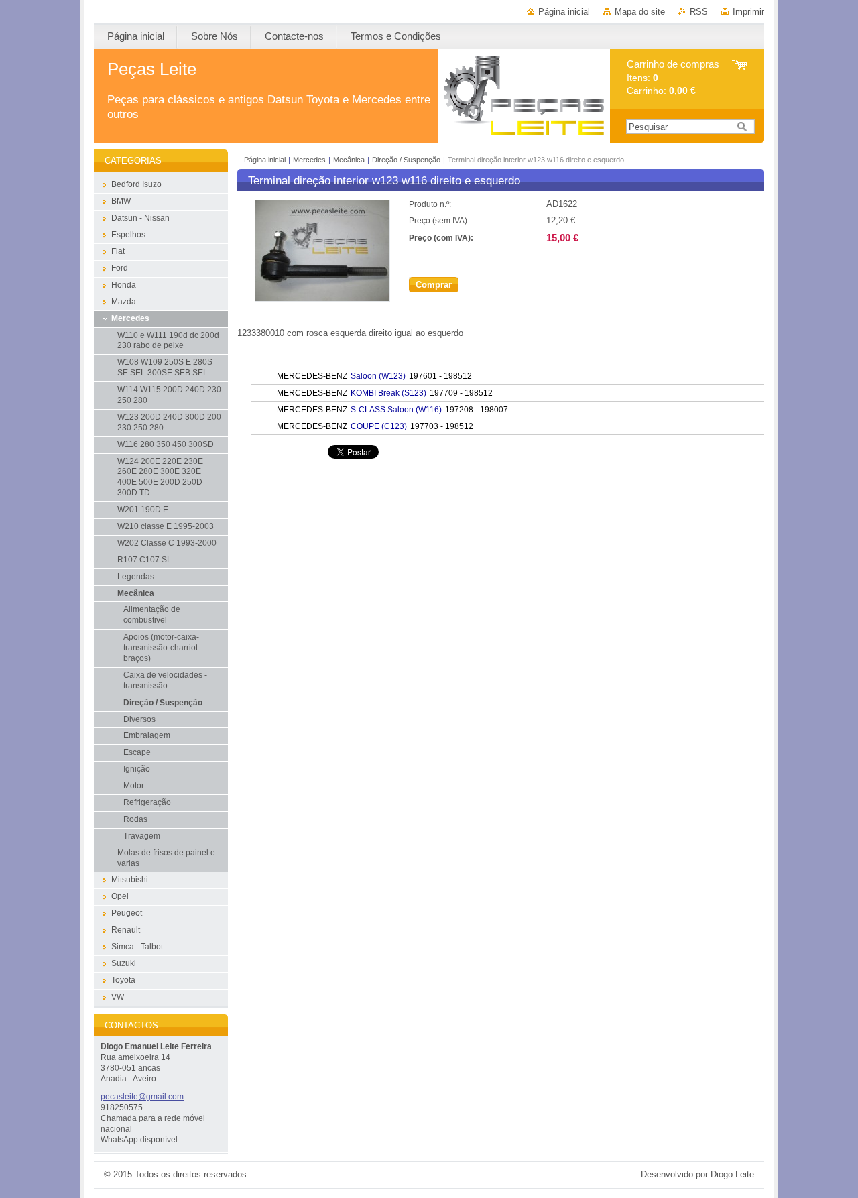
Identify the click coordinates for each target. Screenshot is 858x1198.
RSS (699, 12)
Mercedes (309, 160)
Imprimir (748, 12)
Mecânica (349, 160)
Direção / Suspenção (406, 160)
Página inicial (564, 12)
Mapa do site (640, 12)
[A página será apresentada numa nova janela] (322, 299)
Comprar (434, 285)
